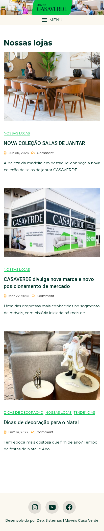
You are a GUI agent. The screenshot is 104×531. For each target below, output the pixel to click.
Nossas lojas (17, 133)
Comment (45, 153)
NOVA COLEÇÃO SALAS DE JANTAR (44, 143)
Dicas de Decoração (23, 412)
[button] (52, 20)
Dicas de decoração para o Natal (41, 422)
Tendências (84, 412)
